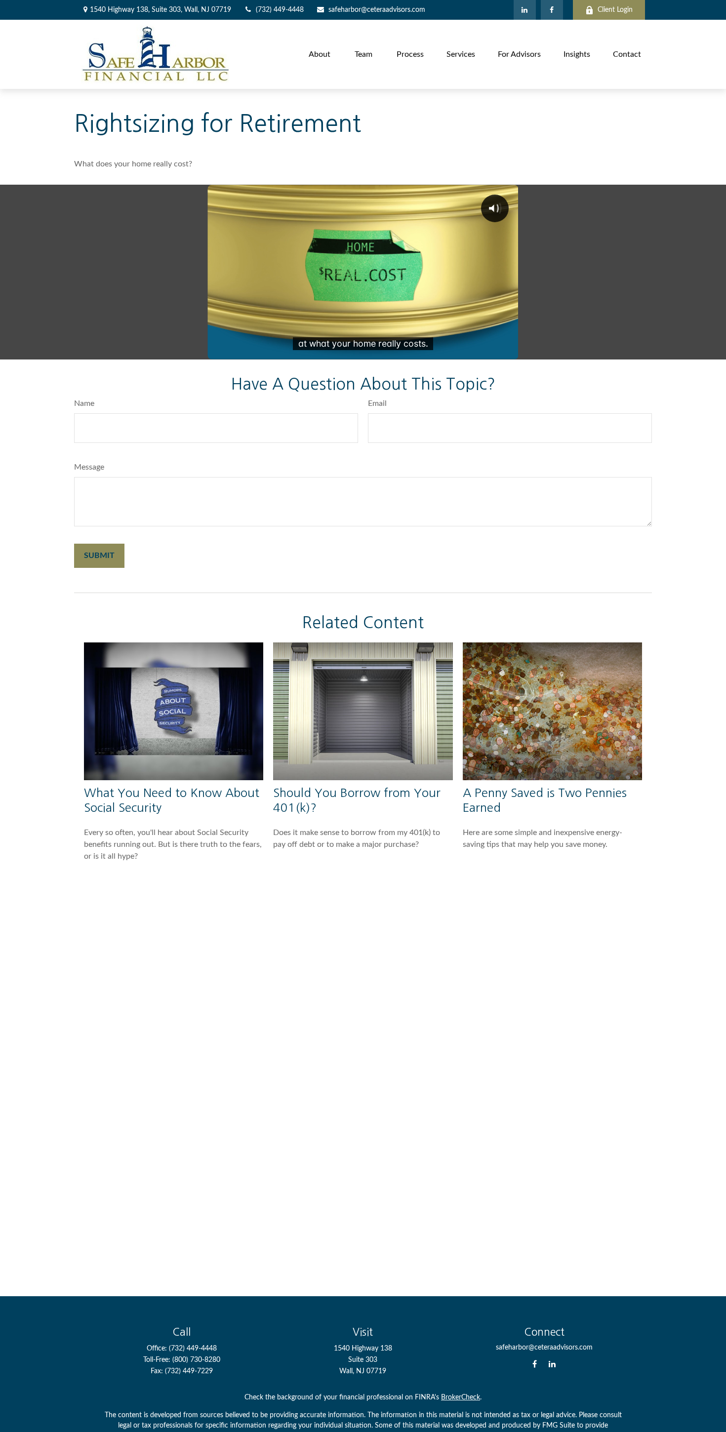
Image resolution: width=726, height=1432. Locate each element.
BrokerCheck (460, 1397)
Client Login (615, 9)
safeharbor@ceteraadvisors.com (376, 9)
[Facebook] (552, 10)
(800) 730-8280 (196, 1359)
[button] (319, 54)
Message (89, 467)
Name (84, 403)
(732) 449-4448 (280, 9)
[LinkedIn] (525, 10)
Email (377, 403)
